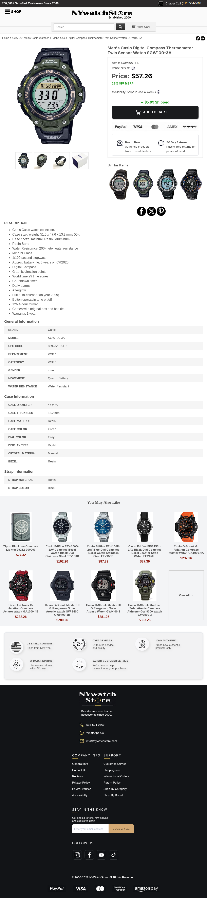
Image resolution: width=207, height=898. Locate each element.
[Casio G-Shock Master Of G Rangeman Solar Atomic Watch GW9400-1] (103, 585)
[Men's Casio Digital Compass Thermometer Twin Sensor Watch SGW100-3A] (52, 145)
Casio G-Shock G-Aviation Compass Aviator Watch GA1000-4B (20, 608)
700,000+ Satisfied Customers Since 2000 (30, 3)
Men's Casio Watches (36, 37)
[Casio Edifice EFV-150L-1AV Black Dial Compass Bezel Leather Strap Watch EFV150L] (144, 527)
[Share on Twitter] (151, 215)
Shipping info (112, 770)
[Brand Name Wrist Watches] (103, 14)
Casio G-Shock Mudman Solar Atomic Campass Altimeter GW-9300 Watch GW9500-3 (144, 609)
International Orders (116, 776)
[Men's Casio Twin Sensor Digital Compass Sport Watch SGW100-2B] (191, 198)
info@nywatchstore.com (101, 741)
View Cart (143, 26)
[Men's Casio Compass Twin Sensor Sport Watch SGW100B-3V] (119, 198)
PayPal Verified (81, 788)
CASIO (16, 37)
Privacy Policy (81, 782)
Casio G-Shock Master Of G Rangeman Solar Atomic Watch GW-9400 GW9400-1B (62, 609)
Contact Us (79, 770)
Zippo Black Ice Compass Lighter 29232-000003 (20, 548)
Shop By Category (115, 788)
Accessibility (80, 795)
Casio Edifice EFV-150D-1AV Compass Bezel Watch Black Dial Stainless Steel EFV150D (62, 551)
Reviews (77, 776)
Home (5, 37)
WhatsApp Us (95, 732)
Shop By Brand (113, 795)
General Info (80, 763)
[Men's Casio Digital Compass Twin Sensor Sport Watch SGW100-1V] (167, 198)
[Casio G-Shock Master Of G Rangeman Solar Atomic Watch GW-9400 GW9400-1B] (62, 585)
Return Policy (112, 782)
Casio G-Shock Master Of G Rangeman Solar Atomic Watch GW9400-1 (103, 608)
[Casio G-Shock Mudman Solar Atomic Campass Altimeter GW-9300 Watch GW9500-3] (144, 585)
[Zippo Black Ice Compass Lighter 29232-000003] (20, 527)
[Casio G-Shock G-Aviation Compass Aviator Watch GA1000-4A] (186, 527)
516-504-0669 (95, 724)
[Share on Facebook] (141, 215)
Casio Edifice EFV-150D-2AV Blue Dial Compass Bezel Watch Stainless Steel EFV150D (103, 551)
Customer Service (115, 763)
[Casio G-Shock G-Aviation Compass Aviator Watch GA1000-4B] (20, 585)
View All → (186, 595)
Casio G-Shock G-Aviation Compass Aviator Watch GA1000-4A (186, 549)
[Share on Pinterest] (161, 215)
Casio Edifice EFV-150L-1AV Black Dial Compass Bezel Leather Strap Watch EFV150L (145, 551)
